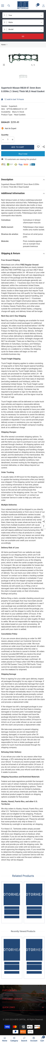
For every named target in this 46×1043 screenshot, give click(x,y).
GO (23, 36)
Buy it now (23, 154)
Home (3, 45)
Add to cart (17, 147)
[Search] (8, 5)
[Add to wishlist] (38, 147)
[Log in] (43, 5)
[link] (11, 911)
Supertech (13, 106)
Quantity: (5, 135)
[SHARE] (43, 147)
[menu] (2, 5)
